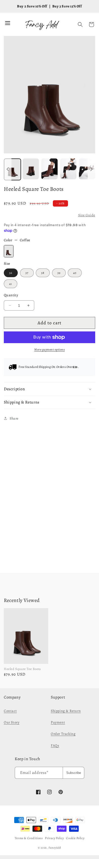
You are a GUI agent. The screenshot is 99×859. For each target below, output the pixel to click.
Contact (10, 710)
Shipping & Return (66, 710)
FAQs (55, 745)
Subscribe (73, 773)
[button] (80, 24)
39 (58, 273)
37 (26, 273)
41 (10, 284)
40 (74, 273)
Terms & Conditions (29, 838)
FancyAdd (54, 848)
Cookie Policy (75, 838)
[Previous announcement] (7, 169)
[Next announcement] (91, 169)
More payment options (49, 349)
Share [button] (14, 418)
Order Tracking (63, 733)
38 (42, 273)
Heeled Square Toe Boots (22, 669)
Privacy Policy (54, 838)
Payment (58, 722)
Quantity (11, 295)
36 (10, 273)
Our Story (11, 722)
